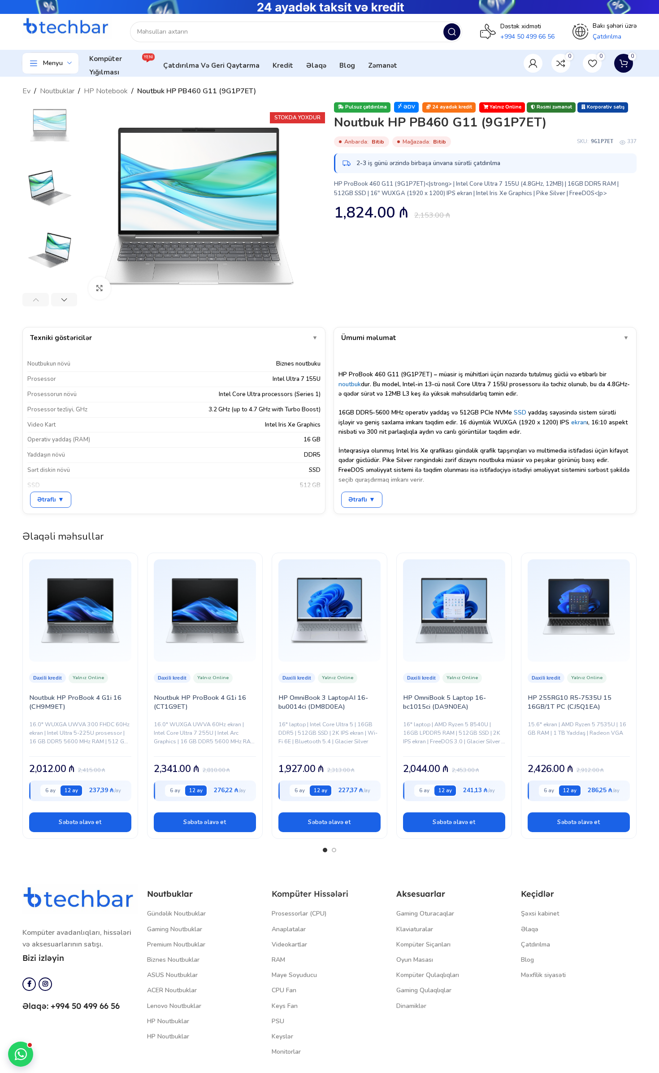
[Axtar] (451, 31)
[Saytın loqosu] (67, 27)
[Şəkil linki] (80, 898)
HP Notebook (106, 91)
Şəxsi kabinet (540, 913)
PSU (278, 1021)
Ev (26, 91)
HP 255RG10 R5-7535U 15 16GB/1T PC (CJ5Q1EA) (569, 702)
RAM (278, 959)
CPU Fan (284, 990)
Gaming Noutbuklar (174, 929)
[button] (80, 822)
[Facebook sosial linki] (29, 984)
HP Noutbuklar (168, 1021)
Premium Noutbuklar (176, 944)
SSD (520, 412)
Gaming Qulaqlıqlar (423, 990)
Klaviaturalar (414, 929)
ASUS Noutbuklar (172, 975)
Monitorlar (286, 1051)
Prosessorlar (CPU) (299, 913)
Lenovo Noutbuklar (174, 1006)
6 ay (50, 790)
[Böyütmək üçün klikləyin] (99, 288)
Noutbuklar (57, 91)
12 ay (71, 790)
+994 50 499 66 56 (527, 36)
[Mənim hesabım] (533, 63)
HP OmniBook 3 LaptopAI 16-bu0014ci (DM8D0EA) (323, 702)
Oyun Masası (414, 959)
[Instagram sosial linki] (45, 984)
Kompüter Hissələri (310, 894)
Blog (527, 959)
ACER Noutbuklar (172, 990)
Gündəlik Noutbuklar (176, 913)
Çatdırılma (535, 944)
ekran (579, 422)
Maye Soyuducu (294, 975)
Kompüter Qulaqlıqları (427, 975)
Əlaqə (529, 929)
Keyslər (282, 1036)
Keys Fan (285, 1006)
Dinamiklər (411, 1006)
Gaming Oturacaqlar (425, 913)
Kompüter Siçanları (423, 944)
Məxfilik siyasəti (543, 975)
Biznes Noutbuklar (173, 959)
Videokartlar (289, 944)
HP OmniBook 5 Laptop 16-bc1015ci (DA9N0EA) (444, 702)
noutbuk (349, 384)
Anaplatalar (289, 929)
